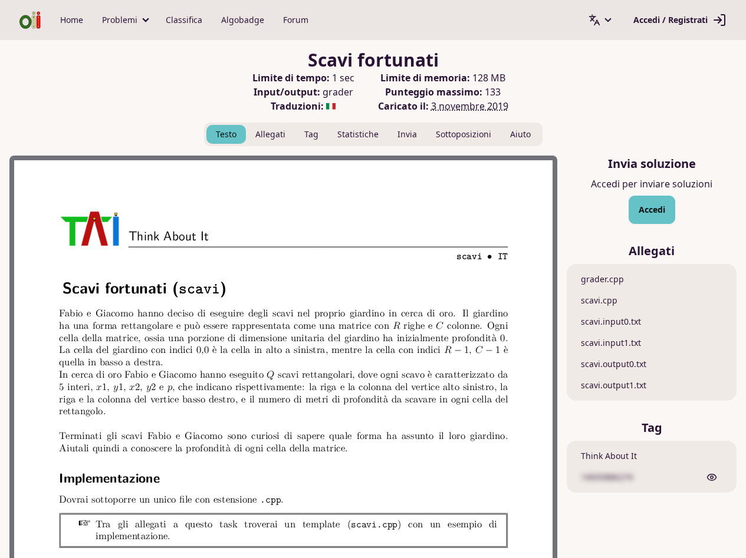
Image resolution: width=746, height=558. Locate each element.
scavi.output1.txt (613, 385)
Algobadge (242, 19)
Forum (295, 19)
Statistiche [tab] (358, 134)
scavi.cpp (599, 300)
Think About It (609, 455)
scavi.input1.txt (611, 342)
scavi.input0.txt (611, 321)
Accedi (652, 209)
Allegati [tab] (270, 134)
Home (71, 19)
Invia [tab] (407, 134)
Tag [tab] (311, 134)
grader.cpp (602, 279)
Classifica (184, 19)
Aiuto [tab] (520, 134)
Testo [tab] (226, 134)
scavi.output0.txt (613, 363)
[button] (124, 20)
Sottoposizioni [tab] (463, 134)
